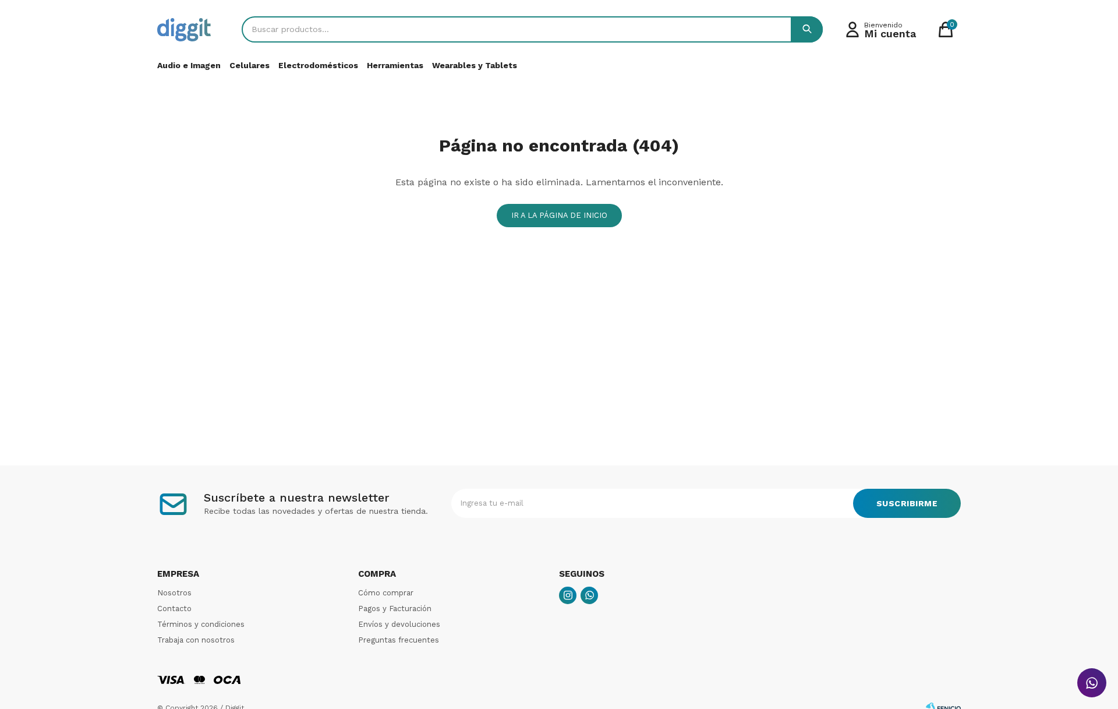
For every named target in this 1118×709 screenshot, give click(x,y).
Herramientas (395, 65)
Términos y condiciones (201, 624)
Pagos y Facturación (394, 608)
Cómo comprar (385, 592)
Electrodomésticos (318, 65)
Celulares (249, 65)
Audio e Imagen (189, 65)
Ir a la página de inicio (559, 215)
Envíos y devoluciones (399, 624)
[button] (807, 29)
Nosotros (174, 592)
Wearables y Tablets (474, 65)
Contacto (174, 608)
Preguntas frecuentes (398, 640)
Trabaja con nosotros (196, 640)
